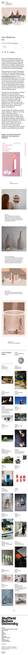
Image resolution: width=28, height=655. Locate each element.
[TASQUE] (20, 358)
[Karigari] (7, 398)
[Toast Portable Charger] (20, 554)
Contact (12, 52)
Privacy (3, 638)
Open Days (4, 633)
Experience (17, 134)
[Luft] (7, 475)
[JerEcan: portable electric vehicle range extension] (20, 456)
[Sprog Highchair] (7, 500)
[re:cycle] (7, 595)
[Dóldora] (20, 414)
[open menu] (3, 3)
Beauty (4, 134)
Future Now (4, 636)
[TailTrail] (20, 526)
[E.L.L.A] (7, 435)
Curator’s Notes (5, 630)
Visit (2, 631)
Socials (3, 627)
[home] (10, 621)
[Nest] (7, 575)
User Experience (14, 136)
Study (3, 635)
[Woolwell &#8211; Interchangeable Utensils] (7, 554)
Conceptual (9, 134)
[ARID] (20, 575)
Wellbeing (5, 137)
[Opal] (20, 435)
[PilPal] (20, 475)
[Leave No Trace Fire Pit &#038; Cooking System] (7, 456)
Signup (3, 652)
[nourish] (7, 526)
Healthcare (5, 136)
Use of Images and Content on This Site (10, 629)
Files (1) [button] (4, 46)
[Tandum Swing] (7, 377)
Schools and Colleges (6, 637)
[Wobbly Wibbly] (20, 377)
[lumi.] (20, 500)
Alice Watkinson (8, 37)
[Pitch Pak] (20, 398)
